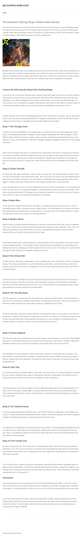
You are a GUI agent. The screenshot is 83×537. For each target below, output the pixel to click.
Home (5, 13)
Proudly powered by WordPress (12, 533)
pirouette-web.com (16, 5)
